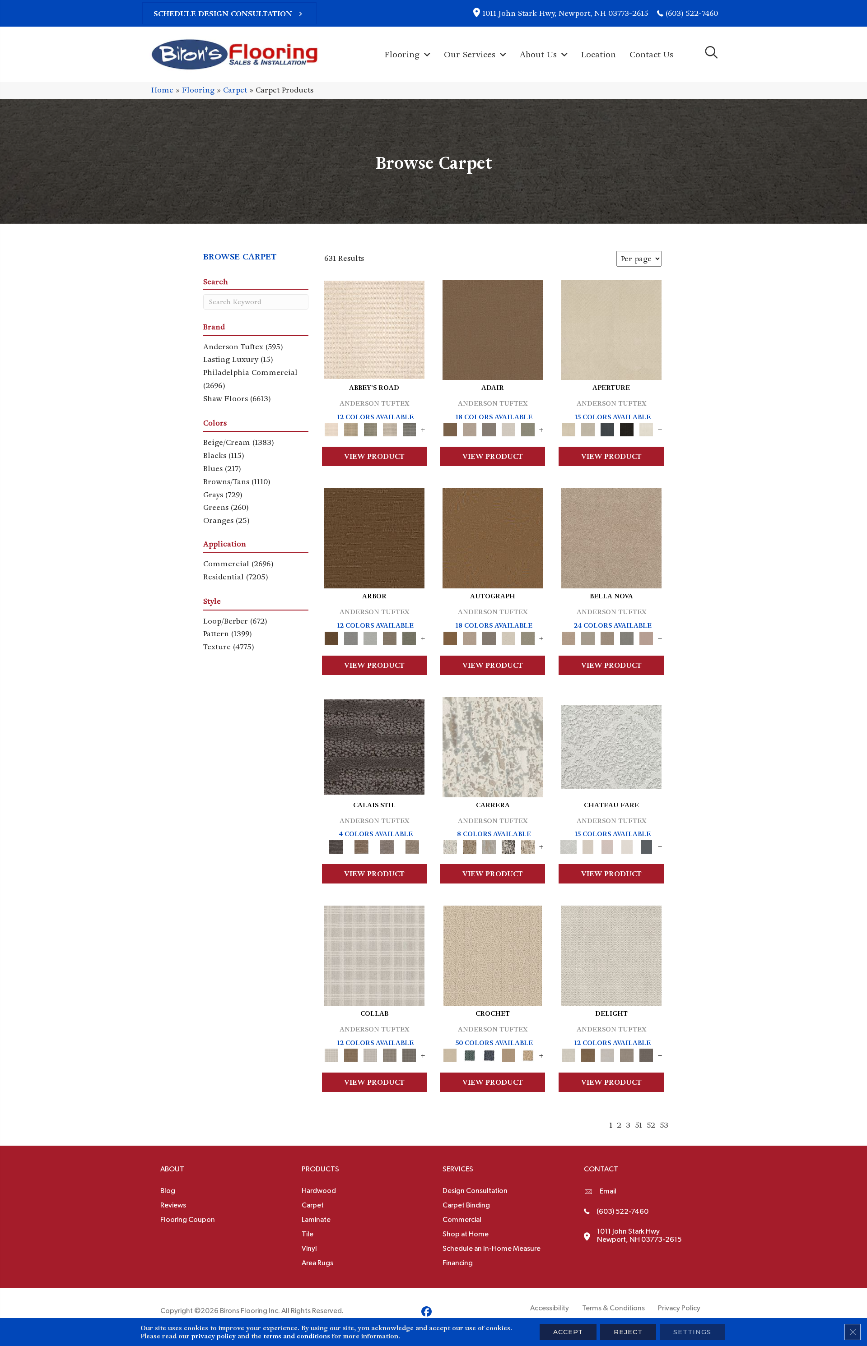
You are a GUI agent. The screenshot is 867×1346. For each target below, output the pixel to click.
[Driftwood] (390, 637)
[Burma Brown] (374, 745)
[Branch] (508, 1054)
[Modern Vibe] (508, 845)
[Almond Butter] (492, 954)
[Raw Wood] (361, 845)
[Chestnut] (374, 537)
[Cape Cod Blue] (607, 428)
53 (664, 1125)
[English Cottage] (527, 428)
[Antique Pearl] (374, 954)
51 (638, 1125)
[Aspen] (493, 745)
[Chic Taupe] (390, 428)
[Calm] (627, 845)
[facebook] (426, 1313)
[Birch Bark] (370, 1054)
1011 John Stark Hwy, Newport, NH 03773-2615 (565, 13)
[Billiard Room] (469, 1054)
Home (162, 90)
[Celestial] (646, 845)
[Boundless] (370, 428)
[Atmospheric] (611, 745)
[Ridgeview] (387, 845)
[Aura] (374, 329)
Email (608, 1191)
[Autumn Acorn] (351, 1054)
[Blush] (607, 845)
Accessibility (549, 1308)
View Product (374, 456)
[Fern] (409, 637)
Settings (692, 1332)
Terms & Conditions (613, 1308)
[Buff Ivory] (611, 329)
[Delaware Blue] (409, 428)
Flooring (198, 90)
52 (651, 1125)
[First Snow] (646, 428)
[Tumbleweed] (412, 845)
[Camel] (469, 845)
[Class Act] (488, 428)
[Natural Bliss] (527, 845)
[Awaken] (588, 845)
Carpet (235, 90)
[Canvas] (588, 428)
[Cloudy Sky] (351, 637)
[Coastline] (370, 637)
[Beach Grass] (611, 537)
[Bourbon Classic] (493, 329)
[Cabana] (588, 637)
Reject (628, 1332)
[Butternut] (527, 1054)
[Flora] (646, 637)
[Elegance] (508, 428)
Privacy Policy (679, 1308)
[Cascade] (607, 637)
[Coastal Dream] (488, 845)
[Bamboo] (351, 428)
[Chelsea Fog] (627, 637)
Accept (568, 1332)
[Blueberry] (488, 1054)
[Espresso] (627, 428)
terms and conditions (296, 1336)
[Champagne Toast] (469, 428)
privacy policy (213, 1336)
